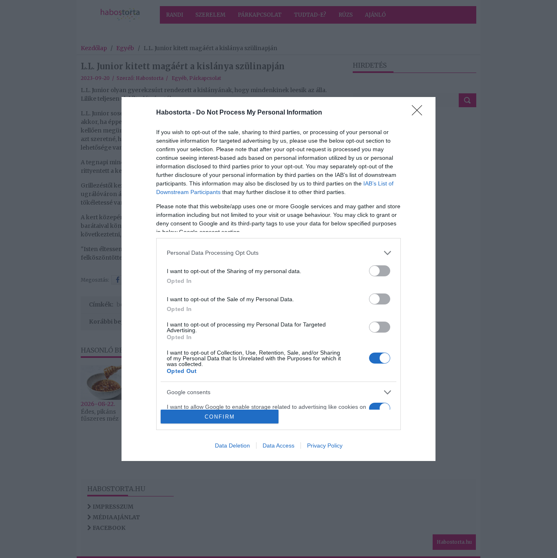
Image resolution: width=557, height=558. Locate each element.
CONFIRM (220, 417)
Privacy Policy (325, 445)
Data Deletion (232, 445)
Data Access (278, 445)
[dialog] (278, 279)
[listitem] (278, 253)
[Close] (419, 113)
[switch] (379, 270)
